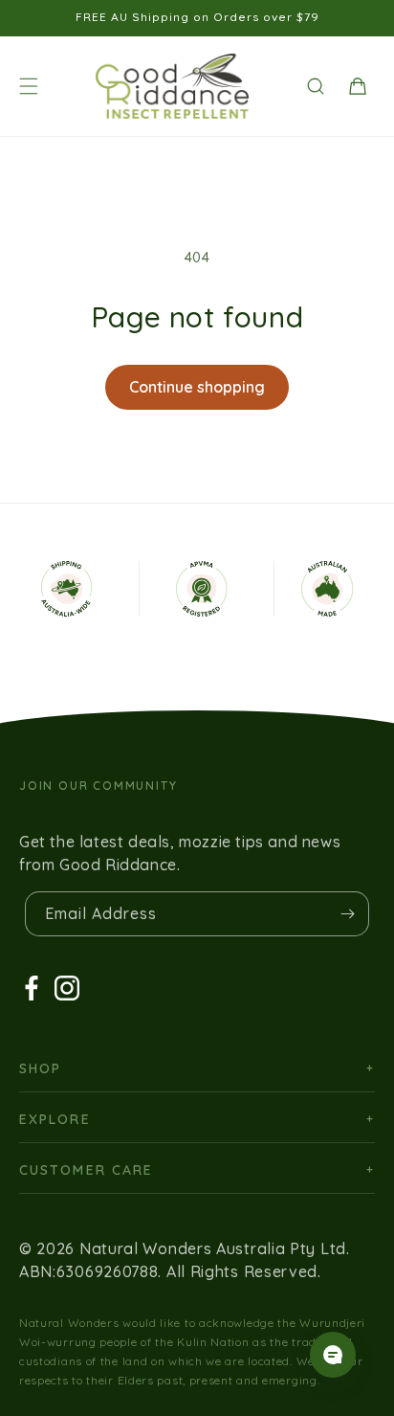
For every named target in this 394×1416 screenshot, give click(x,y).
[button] (29, 86)
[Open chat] (333, 1355)
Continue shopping (197, 386)
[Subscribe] (347, 913)
